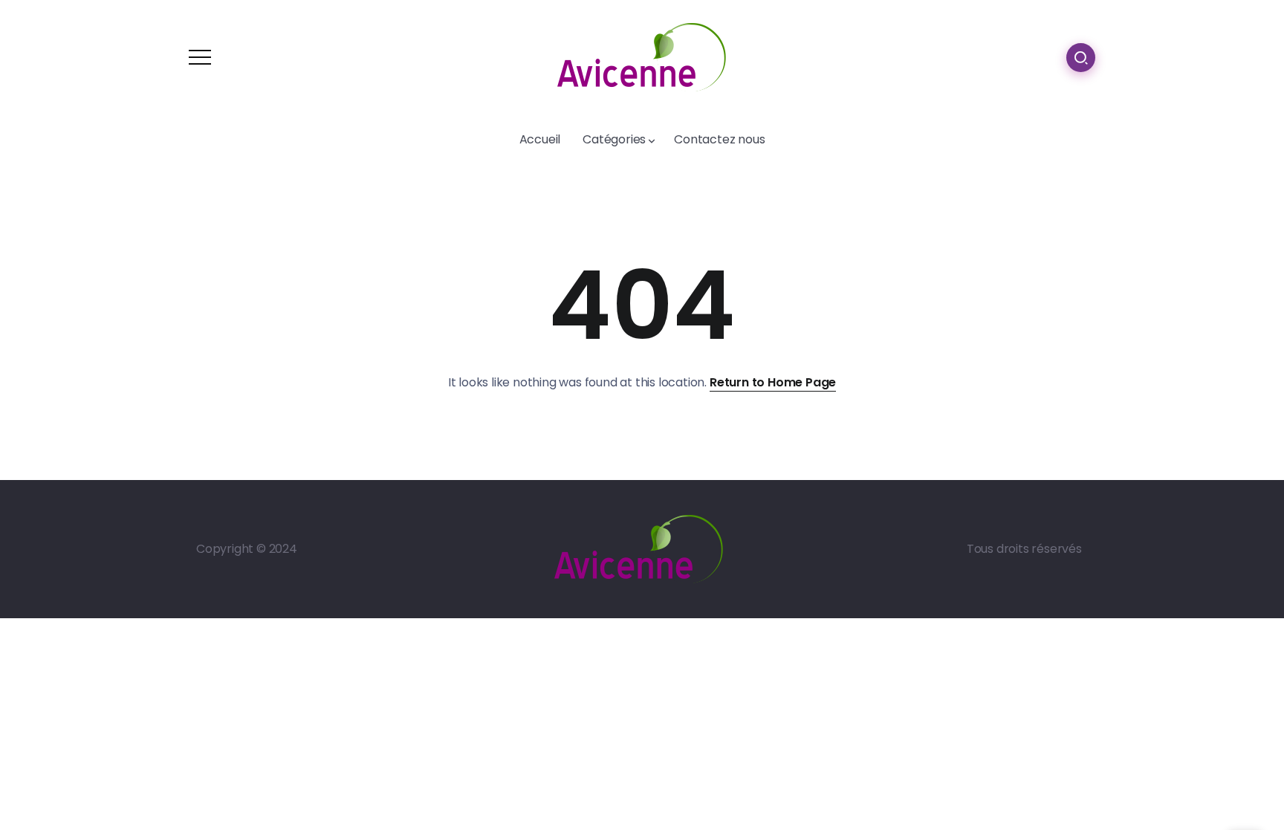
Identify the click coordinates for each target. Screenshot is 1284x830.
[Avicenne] (642, 56)
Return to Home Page (773, 382)
